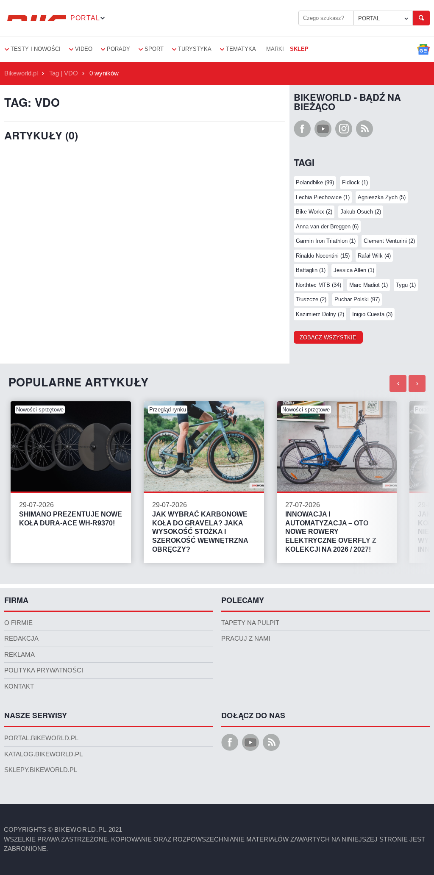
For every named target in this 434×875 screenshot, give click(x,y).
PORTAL (369, 18)
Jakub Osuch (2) (360, 211)
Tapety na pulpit (250, 623)
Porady (118, 49)
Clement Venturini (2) (389, 241)
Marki (275, 49)
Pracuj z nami (245, 638)
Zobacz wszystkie (328, 337)
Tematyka (241, 49)
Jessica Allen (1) (354, 270)
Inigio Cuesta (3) (372, 314)
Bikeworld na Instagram (343, 128)
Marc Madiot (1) (368, 285)
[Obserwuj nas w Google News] (423, 49)
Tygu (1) (406, 285)
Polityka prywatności (43, 670)
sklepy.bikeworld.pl (40, 770)
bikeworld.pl (80, 829)
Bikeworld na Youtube (322, 128)
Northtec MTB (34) (318, 285)
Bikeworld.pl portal (35, 18)
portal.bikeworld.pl (41, 738)
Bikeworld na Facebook (302, 128)
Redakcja (21, 638)
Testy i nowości (36, 49)
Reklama (19, 654)
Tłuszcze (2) (311, 299)
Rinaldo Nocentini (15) (323, 256)
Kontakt (19, 686)
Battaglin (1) (311, 270)
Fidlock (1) (355, 182)
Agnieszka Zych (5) (382, 197)
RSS (364, 128)
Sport (154, 49)
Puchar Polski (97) (357, 299)
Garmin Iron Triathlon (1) (326, 241)
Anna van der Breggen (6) (327, 226)
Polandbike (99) (315, 182)
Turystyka (194, 49)
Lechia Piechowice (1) (323, 197)
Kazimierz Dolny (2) (320, 314)
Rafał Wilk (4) (374, 256)
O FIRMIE (18, 623)
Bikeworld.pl (21, 73)
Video (83, 49)
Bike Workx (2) (314, 211)
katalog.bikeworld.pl (43, 754)
